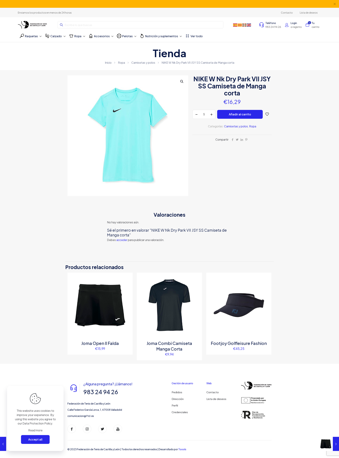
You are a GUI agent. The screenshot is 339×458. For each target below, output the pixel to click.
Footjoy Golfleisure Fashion (239, 343)
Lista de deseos (216, 398)
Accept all (35, 439)
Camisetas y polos (143, 62)
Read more (35, 430)
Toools (182, 449)
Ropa (121, 62)
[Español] (235, 25)
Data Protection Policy (37, 423)
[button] (182, 81)
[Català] (240, 25)
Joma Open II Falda (100, 343)
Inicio (108, 62)
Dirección (178, 398)
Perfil (175, 405)
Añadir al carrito (240, 114)
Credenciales (180, 412)
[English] (249, 25)
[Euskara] (244, 25)
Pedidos (177, 392)
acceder (121, 240)
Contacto (212, 392)
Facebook (157, 4)
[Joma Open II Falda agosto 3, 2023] (329, 444)
